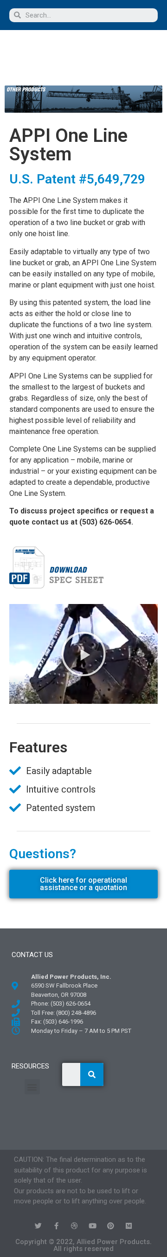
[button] (46, 56)
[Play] (83, 654)
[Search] (91, 1074)
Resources (30, 1066)
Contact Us (32, 955)
